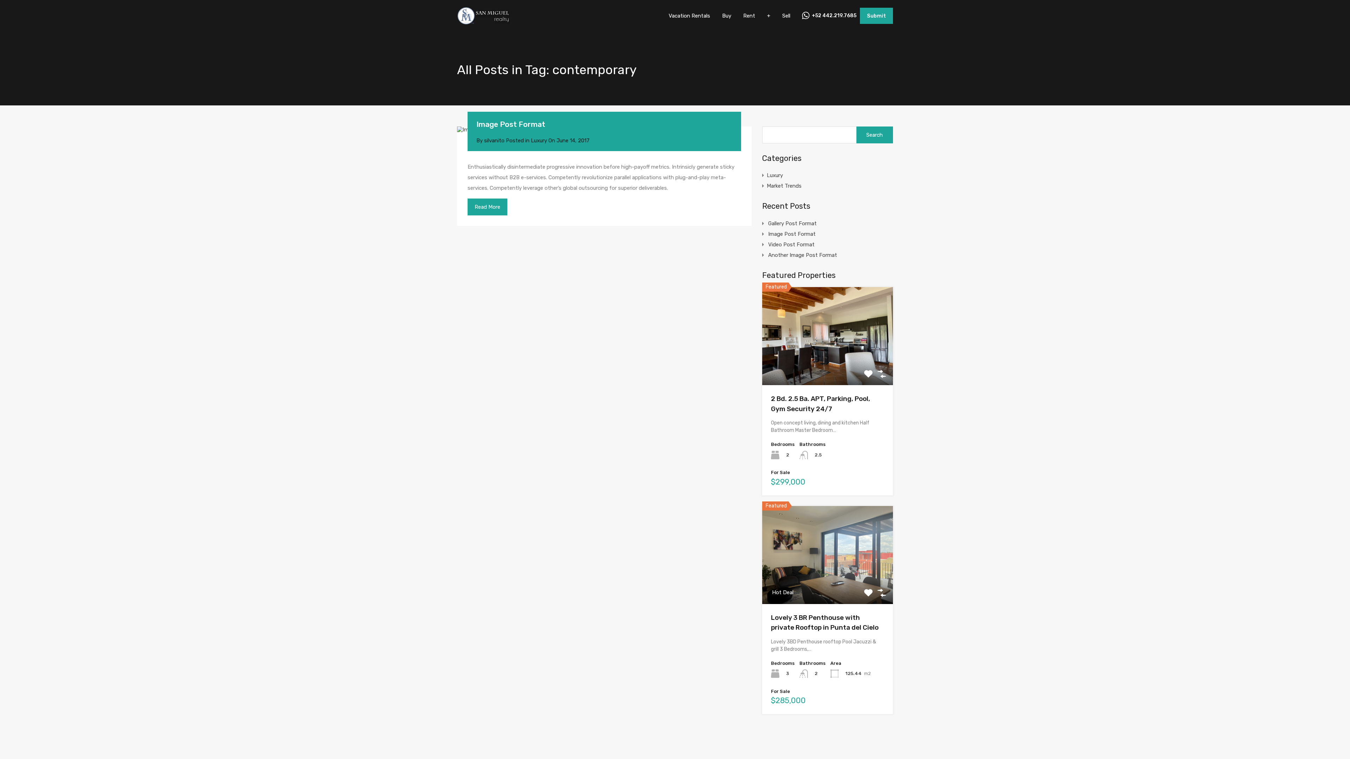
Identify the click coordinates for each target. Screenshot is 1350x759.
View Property (827, 366)
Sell (786, 16)
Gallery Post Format (792, 223)
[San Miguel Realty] (483, 21)
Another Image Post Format (802, 255)
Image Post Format (510, 124)
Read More (487, 207)
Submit (876, 16)
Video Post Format (791, 244)
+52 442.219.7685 (834, 16)
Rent (749, 16)
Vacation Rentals (689, 16)
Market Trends (784, 186)
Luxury (539, 140)
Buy (726, 16)
